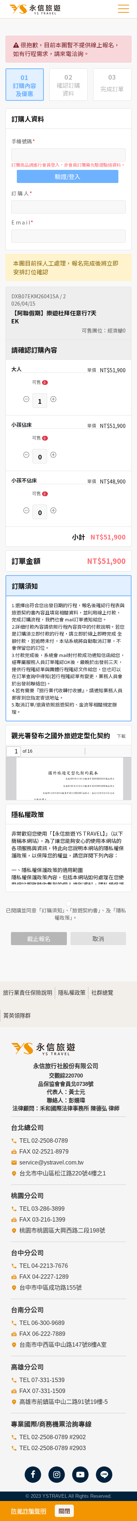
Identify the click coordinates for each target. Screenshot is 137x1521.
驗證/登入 (67, 176)
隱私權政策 (71, 993)
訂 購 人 (20, 193)
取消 (98, 938)
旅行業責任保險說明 (27, 993)
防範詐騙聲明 (28, 1510)
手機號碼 (21, 141)
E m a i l (20, 222)
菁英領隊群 (17, 1015)
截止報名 (38, 938)
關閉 (64, 1510)
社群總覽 (102, 993)
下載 (121, 736)
